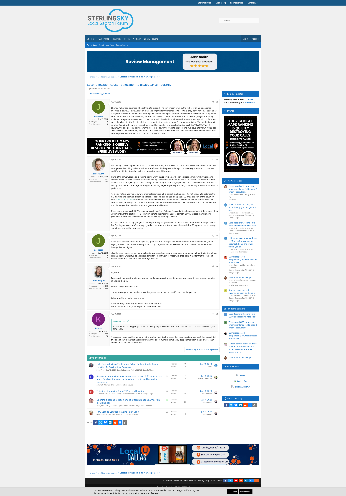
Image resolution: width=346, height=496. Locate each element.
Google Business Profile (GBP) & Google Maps (135, 370)
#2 (217, 159)
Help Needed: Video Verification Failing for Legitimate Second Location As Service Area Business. (128, 366)
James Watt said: (119, 321)
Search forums (122, 45)
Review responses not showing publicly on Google (242, 291)
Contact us (167, 480)
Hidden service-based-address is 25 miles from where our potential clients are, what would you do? (243, 242)
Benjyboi (100, 405)
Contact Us (252, 2)
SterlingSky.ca (204, 2)
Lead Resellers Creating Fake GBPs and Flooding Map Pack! (243, 224)
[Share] (213, 101)
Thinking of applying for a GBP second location (120, 391)
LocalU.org (221, 2)
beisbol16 (100, 394)
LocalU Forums (151, 38)
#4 (217, 266)
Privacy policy (203, 480)
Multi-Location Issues (124, 385)
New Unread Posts (106, 45)
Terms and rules (190, 480)
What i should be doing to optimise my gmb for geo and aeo (242, 207)
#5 (217, 314)
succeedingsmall (103, 414)
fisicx (210, 366)
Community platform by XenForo (173, 487)
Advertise (178, 480)
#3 (217, 235)
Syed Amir (101, 370)
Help (213, 480)
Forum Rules (92, 45)
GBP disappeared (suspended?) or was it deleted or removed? (243, 259)
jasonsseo (93, 88)
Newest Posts (235, 180)
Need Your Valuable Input (240, 277)
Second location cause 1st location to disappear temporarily (129, 84)
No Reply (137, 38)
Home (92, 38)
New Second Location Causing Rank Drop (118, 411)
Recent (127, 38)
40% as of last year (125, 199)
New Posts (116, 38)
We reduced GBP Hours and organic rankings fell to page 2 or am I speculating (243, 189)
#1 (217, 102)
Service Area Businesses (238, 252)
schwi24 (100, 385)
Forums (105, 38)
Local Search (234, 199)
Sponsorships (236, 2)
